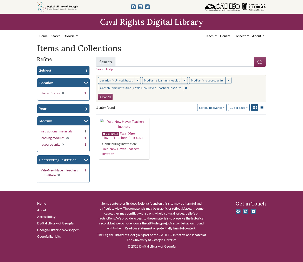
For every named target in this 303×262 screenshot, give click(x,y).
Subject (45, 70)
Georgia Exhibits (49, 236)
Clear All (105, 97)
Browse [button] (69, 36)
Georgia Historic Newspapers (58, 230)
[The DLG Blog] (140, 6)
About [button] (257, 36)
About (41, 210)
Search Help (104, 69)
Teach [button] (209, 36)
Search (55, 36)
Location (46, 83)
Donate (225, 36)
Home (43, 36)
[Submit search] (260, 62)
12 (237, 107)
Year (43, 108)
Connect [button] (240, 36)
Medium (45, 121)
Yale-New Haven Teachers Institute (122, 135)
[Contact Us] (147, 6)
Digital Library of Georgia (55, 223)
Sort (210, 107)
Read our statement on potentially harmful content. (160, 228)
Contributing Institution (57, 160)
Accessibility (46, 216)
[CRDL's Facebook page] (133, 6)
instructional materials (56, 131)
